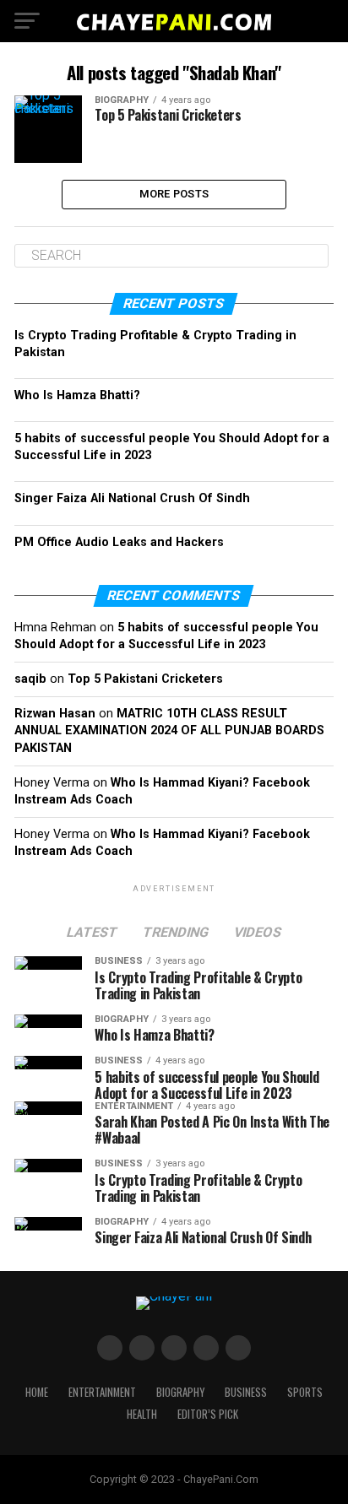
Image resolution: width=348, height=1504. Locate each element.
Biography (180, 1392)
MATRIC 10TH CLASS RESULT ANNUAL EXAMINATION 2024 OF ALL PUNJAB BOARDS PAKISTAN (169, 730)
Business (246, 1392)
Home (36, 1392)
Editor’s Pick (207, 1414)
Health (142, 1414)
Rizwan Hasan (54, 713)
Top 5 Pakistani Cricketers (145, 679)
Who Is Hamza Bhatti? (77, 395)
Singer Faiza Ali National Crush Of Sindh (132, 498)
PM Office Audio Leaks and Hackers (119, 542)
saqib (30, 679)
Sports (305, 1392)
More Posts (174, 193)
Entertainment (102, 1392)
